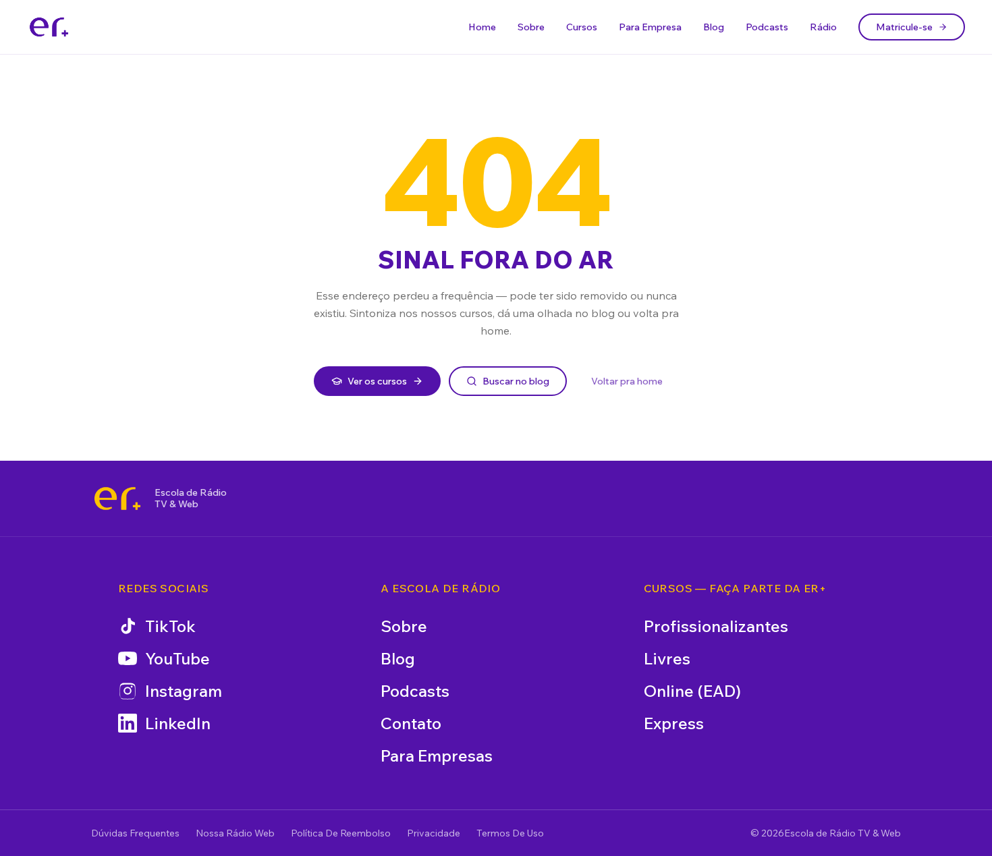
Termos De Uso (510, 833)
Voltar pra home (627, 381)
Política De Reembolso (341, 833)
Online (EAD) (692, 691)
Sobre (531, 27)
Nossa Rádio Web (235, 833)
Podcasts (767, 27)
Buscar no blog (516, 381)
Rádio (823, 27)
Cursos (581, 27)
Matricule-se (904, 27)
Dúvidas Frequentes (135, 833)
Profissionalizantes (716, 626)
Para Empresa (650, 27)
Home (482, 27)
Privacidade (433, 833)
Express (674, 723)
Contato (411, 723)
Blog (713, 27)
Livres (667, 658)
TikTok (170, 626)
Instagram (183, 691)
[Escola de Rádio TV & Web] (117, 498)
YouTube (177, 658)
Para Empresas (437, 755)
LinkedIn (178, 723)
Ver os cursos (377, 381)
